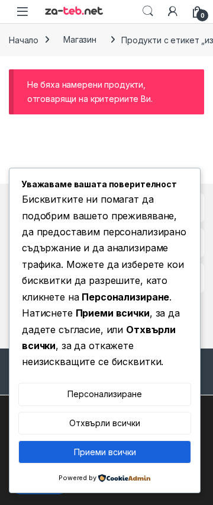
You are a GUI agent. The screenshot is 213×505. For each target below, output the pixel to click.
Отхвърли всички (104, 423)
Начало (23, 39)
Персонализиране (104, 394)
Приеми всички (105, 452)
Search (147, 11)
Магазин (79, 39)
